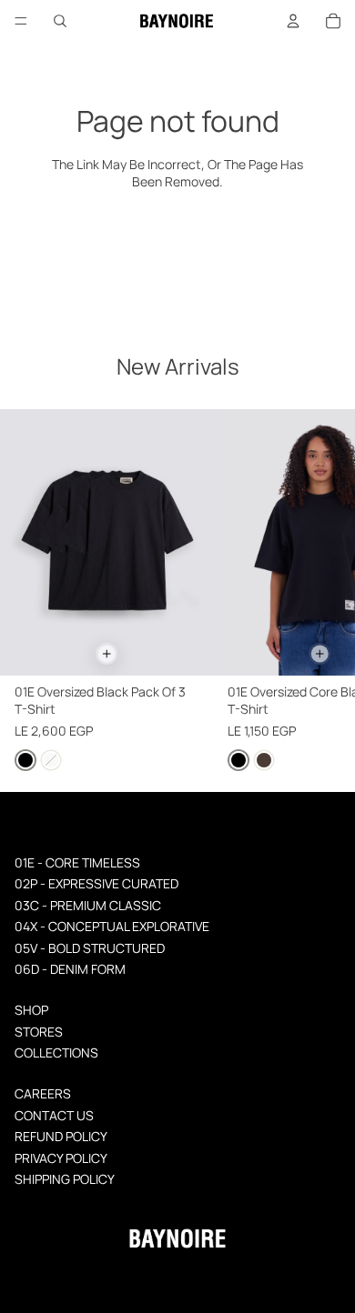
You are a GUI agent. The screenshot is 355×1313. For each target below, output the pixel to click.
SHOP (31, 1009)
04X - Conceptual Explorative (112, 926)
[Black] (25, 761)
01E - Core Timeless (77, 862)
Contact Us (54, 1115)
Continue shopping (178, 242)
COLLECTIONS (56, 1052)
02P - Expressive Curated (96, 883)
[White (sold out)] (51, 761)
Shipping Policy (65, 1179)
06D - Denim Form (70, 968)
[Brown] (264, 761)
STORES (39, 1031)
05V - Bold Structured (90, 948)
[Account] (293, 21)
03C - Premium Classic (88, 905)
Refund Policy (61, 1136)
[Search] (60, 21)
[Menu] (21, 21)
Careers (43, 1093)
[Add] (106, 654)
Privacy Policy (61, 1158)
